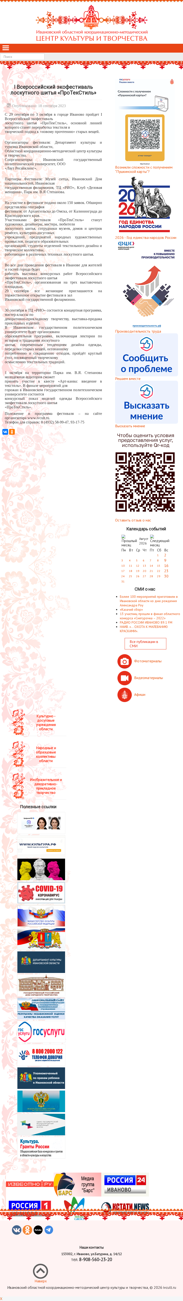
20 (144, 571)
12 (137, 565)
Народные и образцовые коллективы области (46, 754)
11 (130, 565)
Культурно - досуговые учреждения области (46, 722)
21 (151, 571)
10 (123, 565)
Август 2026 (143, 541)
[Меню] (5, 48)
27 (144, 576)
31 (123, 581)
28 (151, 576)
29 (158, 576)
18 (130, 571)
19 (137, 571)
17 (123, 571)
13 (144, 565)
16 (166, 565)
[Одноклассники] (12, 432)
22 (158, 571)
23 (166, 570)
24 (123, 576)
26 (137, 576)
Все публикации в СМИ (144, 643)
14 (151, 565)
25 (130, 576)
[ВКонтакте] (5, 432)
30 (166, 576)
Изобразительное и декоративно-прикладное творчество (46, 786)
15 (158, 565)
